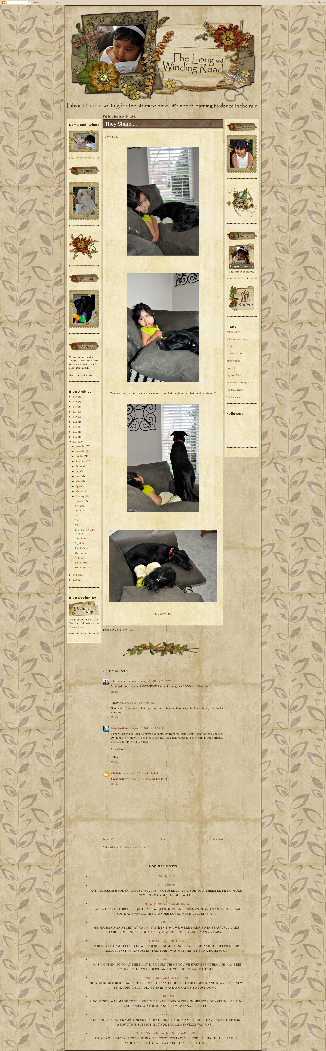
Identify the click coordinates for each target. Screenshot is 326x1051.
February (80, 496)
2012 (75, 436)
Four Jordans (119, 728)
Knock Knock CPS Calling (166, 978)
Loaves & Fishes (235, 353)
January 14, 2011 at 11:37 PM (147, 728)
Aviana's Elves (234, 331)
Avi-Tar (78, 515)
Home (163, 839)
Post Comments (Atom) (133, 847)
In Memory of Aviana (237, 338)
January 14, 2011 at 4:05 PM (137, 703)
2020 (75, 396)
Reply (114, 692)
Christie (116, 773)
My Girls (79, 543)
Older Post (216, 839)
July (78, 471)
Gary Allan (232, 367)
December (81, 446)
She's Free (166, 885)
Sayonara (79, 505)
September (81, 461)
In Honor (166, 996)
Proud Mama (81, 548)
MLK (77, 525)
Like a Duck (81, 562)
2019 (75, 401)
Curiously (166, 959)
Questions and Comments (166, 904)
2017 (75, 411)
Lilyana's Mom (234, 375)
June (78, 476)
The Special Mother (166, 941)
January (80, 501)
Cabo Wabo (80, 552)
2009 (75, 579)
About (166, 922)
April (78, 486)
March (79, 491)
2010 (75, 574)
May (78, 481)
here (90, 375)
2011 (75, 441)
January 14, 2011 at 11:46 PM (140, 773)
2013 (75, 431)
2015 (75, 421)
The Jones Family (235, 389)
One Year (79, 510)
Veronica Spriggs (77, 626)
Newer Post (109, 839)
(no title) (166, 876)
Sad (77, 520)
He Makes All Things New (240, 382)
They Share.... (82, 538)
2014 (75, 426)
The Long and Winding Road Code (166, 1033)
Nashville (166, 1015)
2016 (75, 416)
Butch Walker (233, 360)
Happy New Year (83, 567)
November (81, 451)
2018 (75, 406)
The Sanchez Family (123, 681)
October (80, 456)
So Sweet (79, 557)
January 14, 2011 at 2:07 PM (154, 681)
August (79, 466)
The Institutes (233, 397)
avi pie (230, 346)
